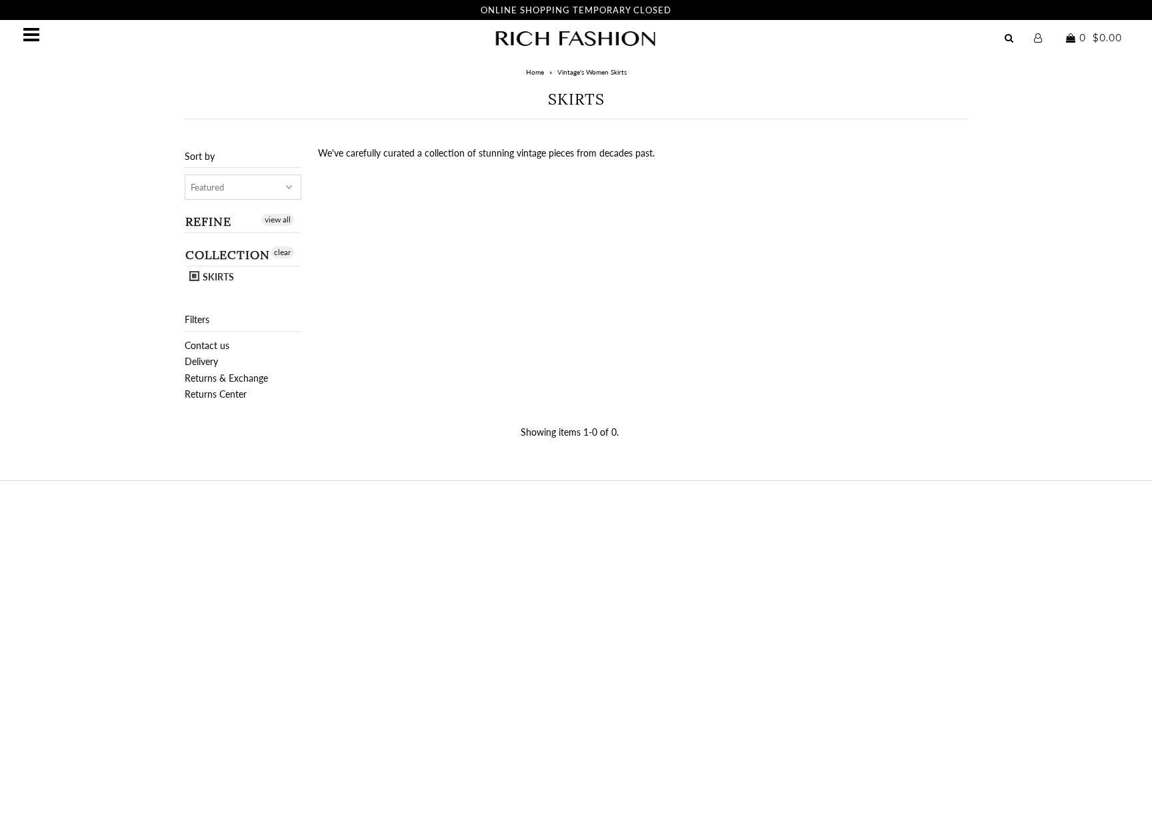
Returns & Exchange (226, 378)
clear (282, 252)
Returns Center (216, 394)
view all (278, 219)
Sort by (200, 156)
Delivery (201, 361)
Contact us (207, 345)
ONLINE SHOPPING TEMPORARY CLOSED (576, 10)
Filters (197, 319)
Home (535, 72)
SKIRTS (217, 276)
